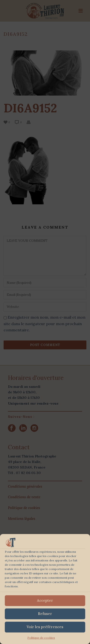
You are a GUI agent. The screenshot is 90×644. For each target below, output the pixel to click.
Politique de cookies (41, 637)
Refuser (45, 613)
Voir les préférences (45, 627)
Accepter (45, 600)
